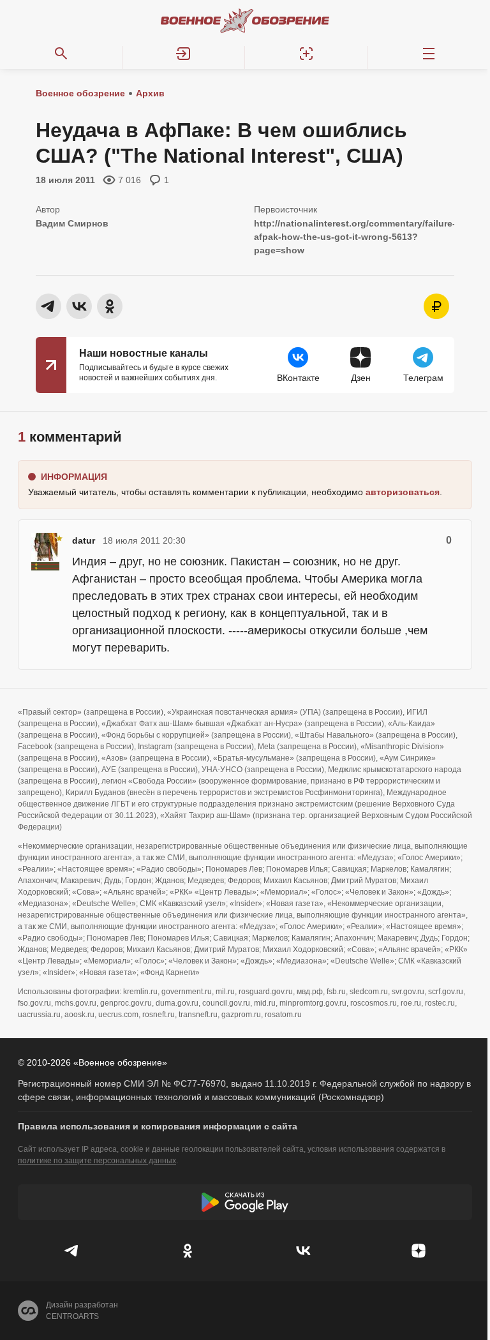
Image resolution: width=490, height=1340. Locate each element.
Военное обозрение (80, 93)
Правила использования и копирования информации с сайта (157, 1126)
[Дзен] (418, 1250)
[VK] (303, 1250)
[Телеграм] (72, 1250)
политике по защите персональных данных (97, 1160)
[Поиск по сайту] (61, 53)
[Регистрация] (306, 53)
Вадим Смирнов (72, 223)
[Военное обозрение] (245, 20)
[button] (183, 53)
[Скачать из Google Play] (245, 1202)
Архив (150, 93)
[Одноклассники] (187, 1250)
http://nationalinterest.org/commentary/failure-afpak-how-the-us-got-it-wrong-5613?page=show (355, 236)
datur (83, 540)
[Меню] (429, 53)
